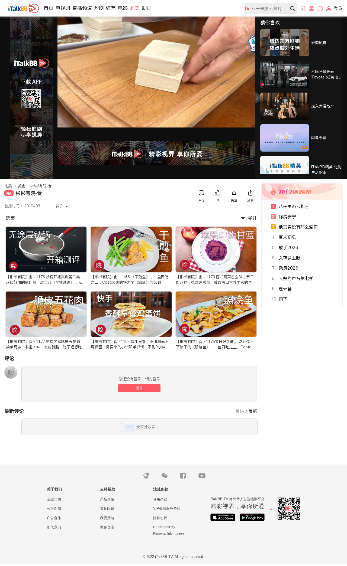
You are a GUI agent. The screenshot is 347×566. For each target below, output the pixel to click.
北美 (135, 8)
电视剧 (63, 8)
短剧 (99, 8)
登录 (139, 388)
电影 (123, 8)
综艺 (111, 8)
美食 (24, 186)
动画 (147, 8)
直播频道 (82, 8)
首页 (48, 8)
